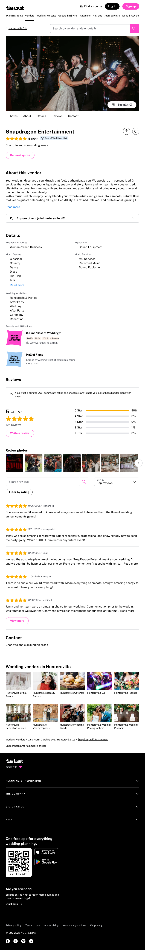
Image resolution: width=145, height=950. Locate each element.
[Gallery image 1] (72, 73)
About (27, 116)
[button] (42, 343)
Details (41, 116)
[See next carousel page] (139, 463)
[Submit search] (134, 28)
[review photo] (14, 463)
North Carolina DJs (44, 739)
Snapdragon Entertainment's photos (26, 745)
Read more (13, 207)
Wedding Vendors (15, 739)
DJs (29, 739)
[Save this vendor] (135, 131)
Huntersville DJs (17, 28)
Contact (73, 116)
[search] (84, 482)
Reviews (57, 116)
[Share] (126, 131)
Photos (13, 116)
